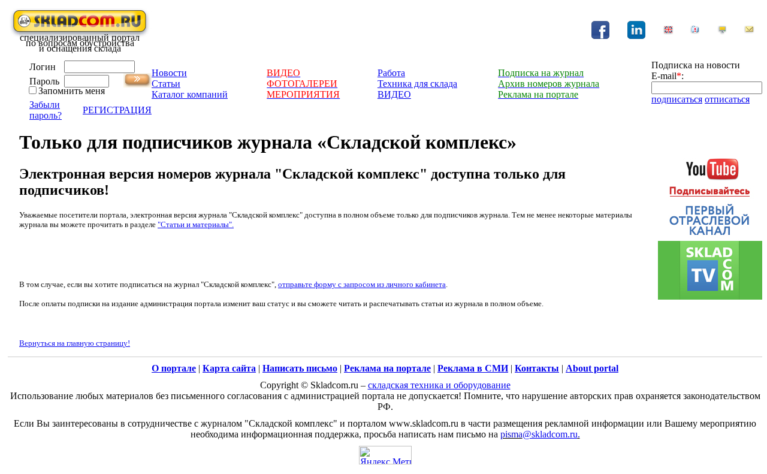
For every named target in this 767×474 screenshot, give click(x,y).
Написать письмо (299, 368)
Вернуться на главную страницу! (74, 343)
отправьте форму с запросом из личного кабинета (362, 284)
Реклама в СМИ (472, 368)
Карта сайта (229, 368)
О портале (174, 368)
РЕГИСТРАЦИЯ (117, 110)
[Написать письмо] (749, 31)
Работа (391, 73)
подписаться (676, 99)
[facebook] (600, 36)
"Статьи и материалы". (196, 224)
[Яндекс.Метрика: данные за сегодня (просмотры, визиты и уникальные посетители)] (385, 455)
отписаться (727, 99)
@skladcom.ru (550, 434)
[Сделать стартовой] (722, 31)
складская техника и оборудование (439, 385)
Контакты (537, 368)
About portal (592, 368)
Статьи (166, 84)
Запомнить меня (71, 91)
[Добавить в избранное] (695, 31)
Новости (169, 73)
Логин (42, 67)
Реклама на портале (387, 368)
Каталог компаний (190, 94)
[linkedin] (636, 36)
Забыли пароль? (45, 109)
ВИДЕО (394, 94)
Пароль (44, 81)
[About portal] (668, 31)
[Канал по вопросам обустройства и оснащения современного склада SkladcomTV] (710, 223)
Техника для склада (417, 84)
